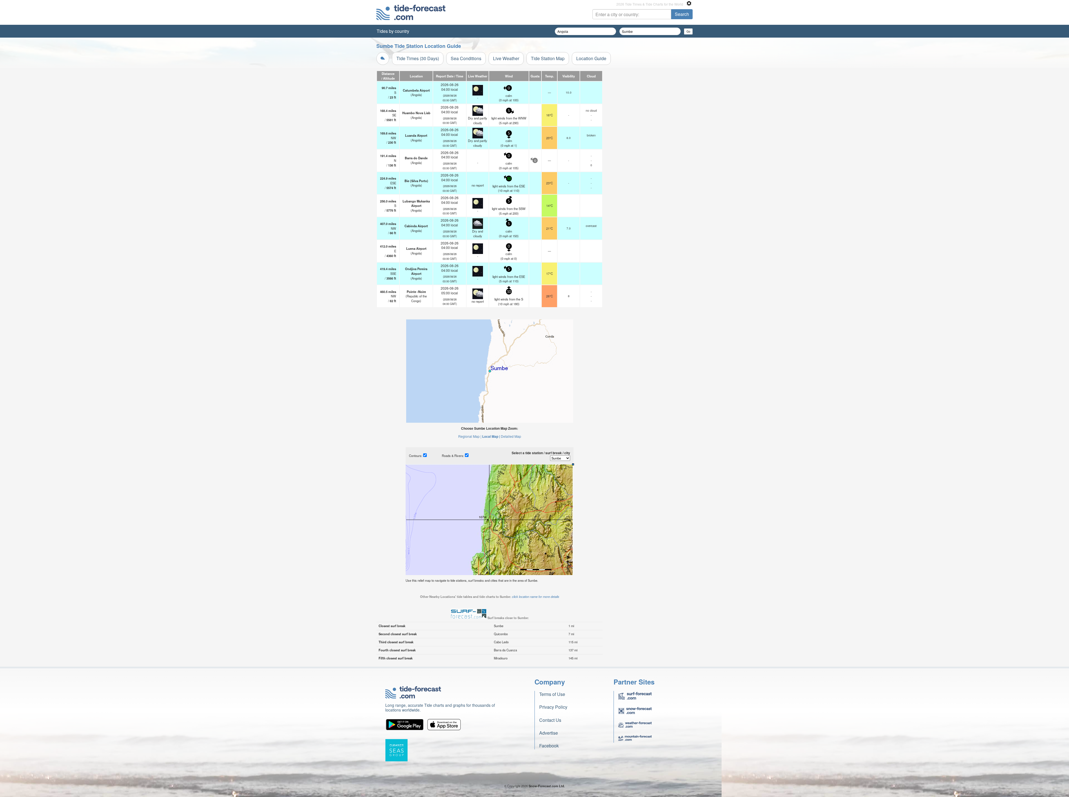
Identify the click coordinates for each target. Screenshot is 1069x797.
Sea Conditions (466, 58)
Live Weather (506, 58)
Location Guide (591, 58)
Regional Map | (469, 436)
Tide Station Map (548, 58)
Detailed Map (511, 436)
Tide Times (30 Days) (417, 58)
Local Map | (491, 436)
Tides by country (393, 31)
